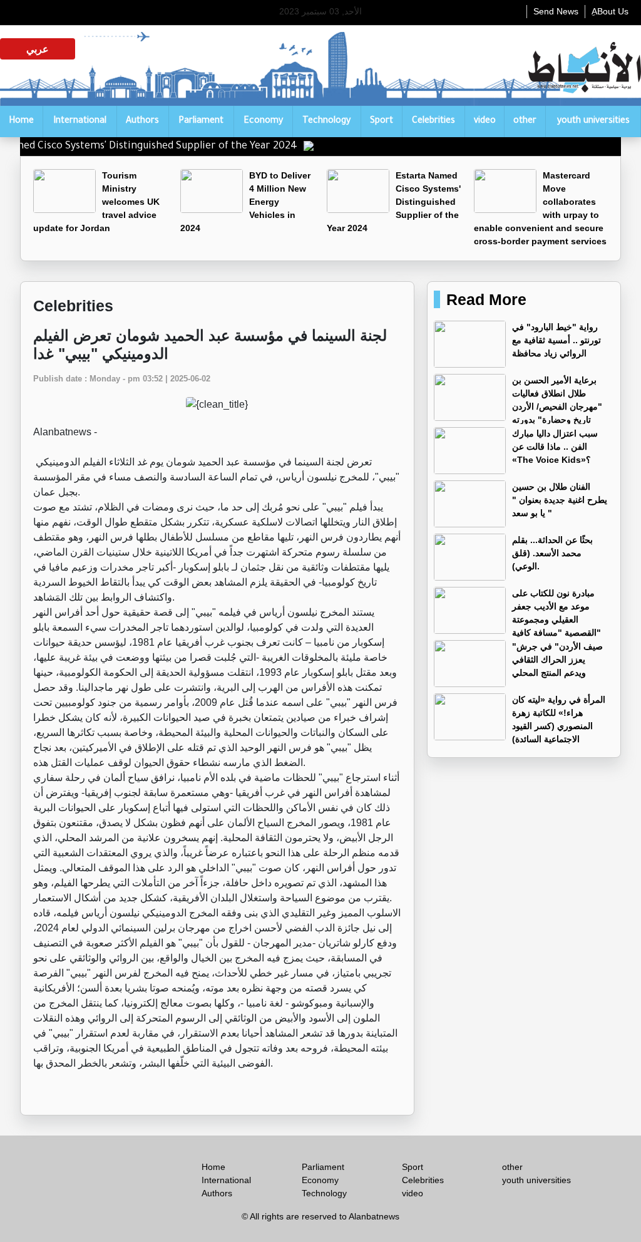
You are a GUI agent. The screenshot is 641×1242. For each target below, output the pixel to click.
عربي (37, 49)
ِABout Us (610, 11)
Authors (142, 121)
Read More (486, 299)
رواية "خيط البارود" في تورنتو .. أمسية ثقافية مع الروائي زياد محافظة (556, 340)
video (485, 121)
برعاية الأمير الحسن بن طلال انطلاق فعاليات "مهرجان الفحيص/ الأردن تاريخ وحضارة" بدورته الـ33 (518, 406)
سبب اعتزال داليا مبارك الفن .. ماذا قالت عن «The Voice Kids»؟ (555, 446)
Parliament (200, 121)
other (524, 121)
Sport (381, 121)
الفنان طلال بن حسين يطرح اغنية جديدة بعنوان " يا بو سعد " (559, 500)
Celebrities (433, 121)
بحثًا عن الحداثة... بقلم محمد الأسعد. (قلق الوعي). (552, 553)
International (79, 121)
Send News (555, 11)
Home (21, 121)
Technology (326, 121)
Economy (263, 121)
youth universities (593, 121)
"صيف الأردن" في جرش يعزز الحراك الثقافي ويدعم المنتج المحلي (557, 659)
